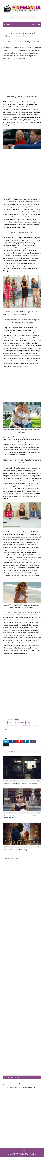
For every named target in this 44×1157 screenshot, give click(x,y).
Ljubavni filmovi (36, 42)
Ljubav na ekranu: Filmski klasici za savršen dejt (20, 784)
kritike (28, 722)
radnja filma (25, 726)
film (5, 722)
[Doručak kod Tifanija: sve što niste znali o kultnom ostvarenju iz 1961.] (22, 801)
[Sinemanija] (22, 8)
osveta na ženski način (11, 726)
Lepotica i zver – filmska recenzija (16, 850)
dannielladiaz (8, 42)
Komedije (27, 42)
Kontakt (22, 1150)
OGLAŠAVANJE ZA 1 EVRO (22, 1153)
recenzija (34, 726)
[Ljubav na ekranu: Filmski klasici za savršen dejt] (22, 768)
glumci (10, 722)
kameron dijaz (19, 722)
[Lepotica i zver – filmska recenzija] (22, 835)
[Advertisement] (21, 78)
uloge (5, 729)
